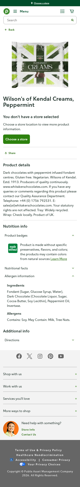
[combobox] (38, 20)
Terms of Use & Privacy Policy (38, 450)
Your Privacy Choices (44, 464)
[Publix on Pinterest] (50, 358)
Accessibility (25, 459)
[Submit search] (72, 20)
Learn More (58, 259)
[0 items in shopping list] (62, 11)
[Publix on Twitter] (29, 358)
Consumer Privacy (56, 459)
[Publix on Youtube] (61, 358)
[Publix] (6, 12)
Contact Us (29, 434)
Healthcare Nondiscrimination (40, 455)
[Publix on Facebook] (19, 358)
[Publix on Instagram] (40, 358)
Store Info (28, 429)
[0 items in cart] (72, 11)
